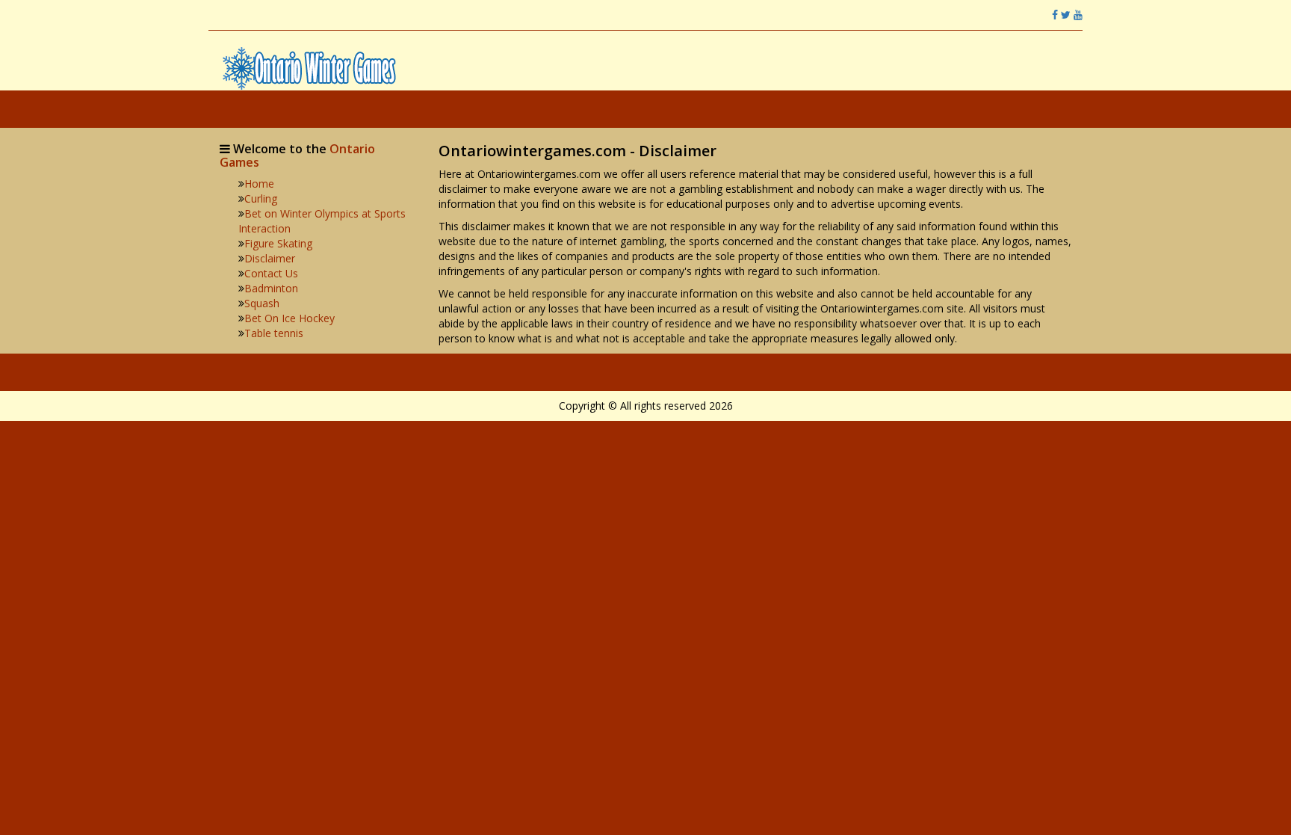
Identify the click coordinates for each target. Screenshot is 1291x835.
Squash (261, 303)
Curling (260, 198)
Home (259, 183)
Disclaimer (269, 258)
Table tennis (273, 333)
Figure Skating (278, 243)
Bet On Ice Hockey (289, 318)
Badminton (271, 288)
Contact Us (271, 273)
